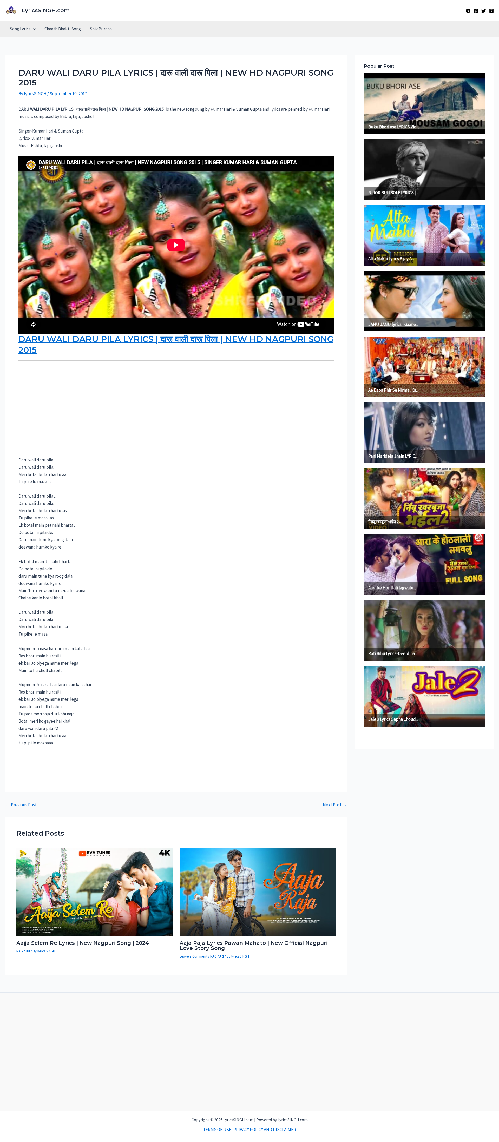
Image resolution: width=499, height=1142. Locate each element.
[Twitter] (483, 11)
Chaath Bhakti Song (62, 29)
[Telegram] (468, 11)
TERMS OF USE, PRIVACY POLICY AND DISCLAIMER (249, 1129)
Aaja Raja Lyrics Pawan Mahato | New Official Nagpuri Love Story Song (253, 945)
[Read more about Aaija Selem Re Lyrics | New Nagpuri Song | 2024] (94, 891)
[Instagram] (491, 11)
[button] (33, 29)
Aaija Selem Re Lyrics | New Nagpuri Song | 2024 (82, 943)
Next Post (335, 805)
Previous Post (21, 805)
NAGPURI (23, 951)
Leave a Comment (193, 956)
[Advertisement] (57, 414)
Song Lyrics (20, 29)
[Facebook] (476, 11)
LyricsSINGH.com (46, 10)
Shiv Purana (101, 29)
